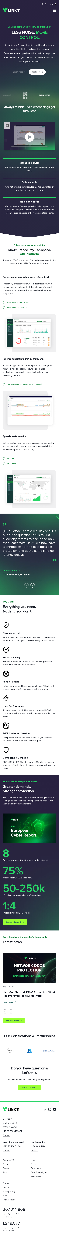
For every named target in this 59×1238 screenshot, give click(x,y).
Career (6, 1168)
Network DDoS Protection (18, 303)
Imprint (6, 1187)
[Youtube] (54, 1109)
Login (52, 4)
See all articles (12, 1020)
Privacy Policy (9, 1192)
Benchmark (36, 1177)
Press (33, 1164)
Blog (33, 1160)
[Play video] (29, 137)
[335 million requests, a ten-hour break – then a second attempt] (31, 968)
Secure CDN (12, 458)
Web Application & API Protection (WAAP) (24, 384)
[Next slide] (32, 585)
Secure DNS (12, 463)
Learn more (18, 72)
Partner (6, 1164)
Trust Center (9, 1200)
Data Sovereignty (39, 1172)
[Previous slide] (5, 1011)
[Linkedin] (45, 1109)
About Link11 (8, 1160)
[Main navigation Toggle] (54, 10)
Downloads (36, 1168)
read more (9, 1002)
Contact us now (28, 1088)
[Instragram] (49, 1109)
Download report (13, 922)
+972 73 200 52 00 (12, 1146)
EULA (5, 1196)
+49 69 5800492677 (12, 1131)
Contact (6, 1135)
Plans (5, 1172)
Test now (36, 72)
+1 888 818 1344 (38, 1146)
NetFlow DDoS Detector (17, 307)
